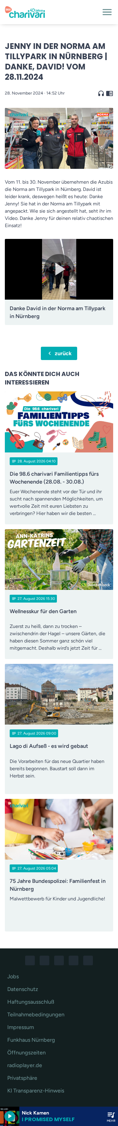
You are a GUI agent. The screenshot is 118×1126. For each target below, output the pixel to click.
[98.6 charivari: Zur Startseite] (52, 12)
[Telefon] (73, 960)
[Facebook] (30, 960)
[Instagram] (44, 960)
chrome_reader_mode (109, 93)
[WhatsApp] (59, 960)
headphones (101, 93)
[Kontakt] (88, 960)
